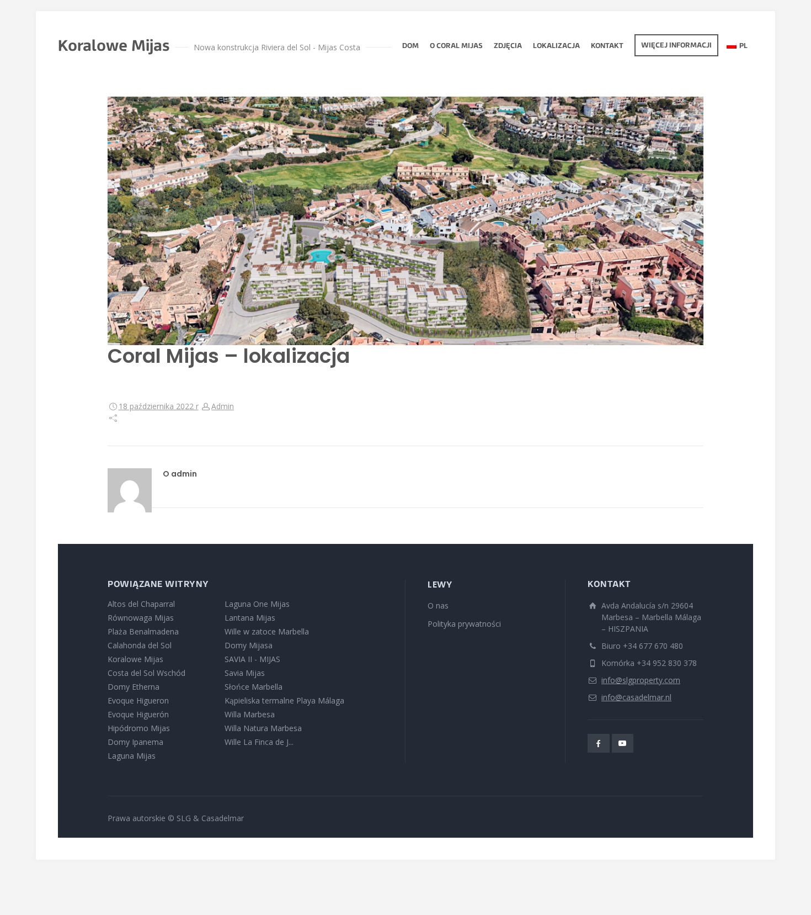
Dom (410, 46)
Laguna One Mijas (257, 604)
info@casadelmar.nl (636, 697)
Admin (222, 406)
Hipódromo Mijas (139, 728)
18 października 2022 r (159, 406)
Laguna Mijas (132, 755)
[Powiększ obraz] (405, 221)
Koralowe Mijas (135, 659)
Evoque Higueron (138, 700)
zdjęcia (508, 46)
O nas (438, 605)
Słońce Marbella (253, 686)
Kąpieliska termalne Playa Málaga (284, 700)
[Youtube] (623, 743)
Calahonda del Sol (140, 645)
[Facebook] (599, 743)
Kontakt (607, 46)
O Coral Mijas (456, 46)
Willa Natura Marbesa (263, 728)
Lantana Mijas (250, 617)
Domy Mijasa (249, 645)
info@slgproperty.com (640, 680)
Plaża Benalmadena (143, 631)
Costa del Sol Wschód (146, 673)
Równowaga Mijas (141, 617)
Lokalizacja (556, 46)
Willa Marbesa (250, 714)
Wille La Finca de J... (259, 742)
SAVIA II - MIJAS (252, 659)
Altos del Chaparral (141, 604)
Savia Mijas (245, 673)
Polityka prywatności (464, 623)
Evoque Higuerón (138, 714)
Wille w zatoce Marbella (267, 631)
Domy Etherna (133, 686)
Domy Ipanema (135, 742)
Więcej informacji (676, 46)
